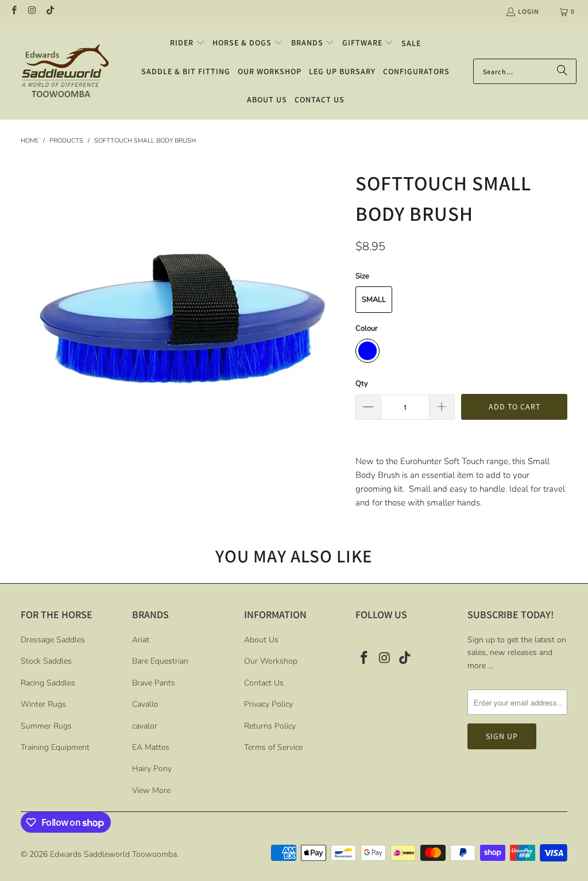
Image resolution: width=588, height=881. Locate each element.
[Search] (562, 71)
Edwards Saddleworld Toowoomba (113, 854)
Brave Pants (153, 682)
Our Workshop (270, 661)
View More (151, 790)
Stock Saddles (46, 661)
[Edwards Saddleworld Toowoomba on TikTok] (50, 11)
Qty (361, 383)
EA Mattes (150, 747)
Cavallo (145, 704)
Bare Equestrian (160, 661)
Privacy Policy (268, 704)
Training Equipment (55, 747)
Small (374, 299)
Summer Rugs (46, 726)
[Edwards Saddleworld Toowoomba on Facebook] (13, 11)
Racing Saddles (48, 682)
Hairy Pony (152, 768)
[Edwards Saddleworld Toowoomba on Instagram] (31, 11)
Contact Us (264, 682)
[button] (187, 43)
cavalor (144, 726)
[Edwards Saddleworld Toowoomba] (64, 71)
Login (528, 11)
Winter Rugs (43, 704)
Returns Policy (270, 726)
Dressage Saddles (53, 639)
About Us (261, 639)
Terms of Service (273, 747)
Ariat (140, 639)
